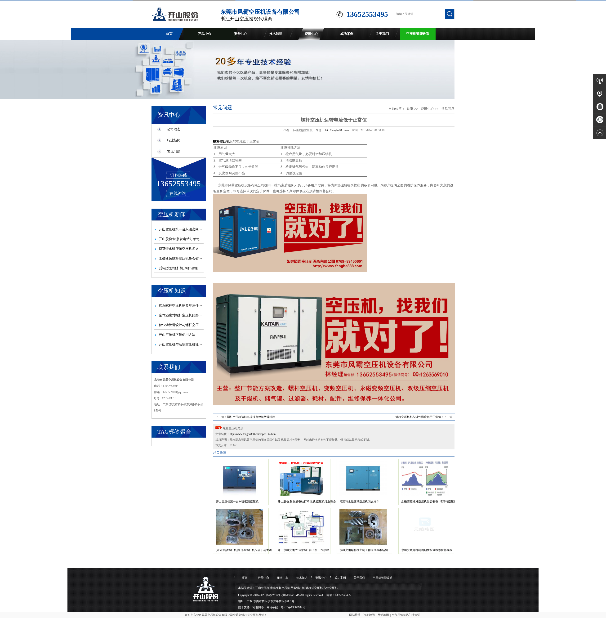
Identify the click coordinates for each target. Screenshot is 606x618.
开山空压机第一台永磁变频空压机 (237, 501)
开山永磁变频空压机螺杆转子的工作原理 (303, 550)
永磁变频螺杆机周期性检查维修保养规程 (426, 550)
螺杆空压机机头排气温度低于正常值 (418, 417)
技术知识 (275, 34)
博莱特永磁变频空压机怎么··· (180, 249)
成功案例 (346, 34)
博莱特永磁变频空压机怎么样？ (359, 501)
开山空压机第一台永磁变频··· (180, 229)
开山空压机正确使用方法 (177, 334)
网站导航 (355, 615)
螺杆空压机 (221, 141)
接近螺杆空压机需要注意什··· (180, 305)
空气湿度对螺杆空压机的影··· (180, 315)
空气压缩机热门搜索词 (406, 615)
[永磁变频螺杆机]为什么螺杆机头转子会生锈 (244, 550)
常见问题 (173, 151)
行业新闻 (173, 140)
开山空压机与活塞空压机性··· (180, 344)
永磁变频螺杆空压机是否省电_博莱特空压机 (429, 501)
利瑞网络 (258, 607)
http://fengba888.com (337, 130)
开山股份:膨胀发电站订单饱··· (181, 239)
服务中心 (240, 34)
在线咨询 (177, 193)
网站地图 (383, 615)
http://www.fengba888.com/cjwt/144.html (253, 434)
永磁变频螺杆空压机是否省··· (180, 258)
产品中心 (204, 34)
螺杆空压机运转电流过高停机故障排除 (251, 417)
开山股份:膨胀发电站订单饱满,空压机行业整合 (307, 501)
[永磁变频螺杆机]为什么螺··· (180, 268)
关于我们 (382, 34)
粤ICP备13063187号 (293, 607)
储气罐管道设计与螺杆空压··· (180, 325)
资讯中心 (311, 34)
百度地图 (369, 615)
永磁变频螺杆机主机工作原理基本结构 (363, 550)
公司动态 (173, 129)
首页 (169, 34)
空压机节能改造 (417, 34)
